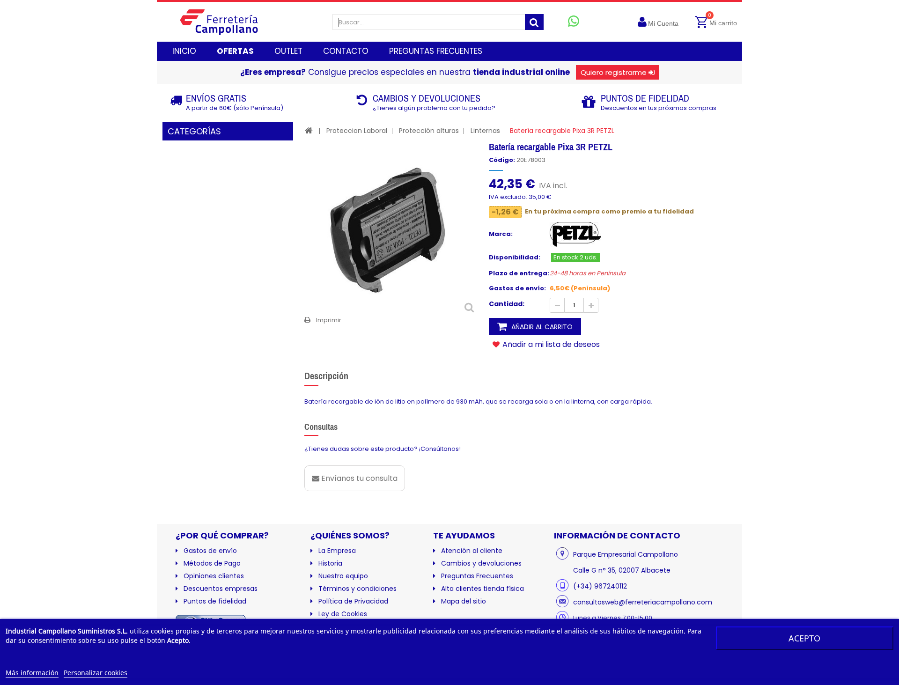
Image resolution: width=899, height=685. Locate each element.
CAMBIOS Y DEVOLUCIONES (426, 98)
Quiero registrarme (614, 72)
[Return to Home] (309, 130)
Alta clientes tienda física (482, 588)
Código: (502, 160)
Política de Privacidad (353, 601)
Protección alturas (429, 130)
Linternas (485, 130)
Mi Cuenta (663, 23)
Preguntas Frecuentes (477, 576)
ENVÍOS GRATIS (216, 98)
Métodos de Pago (212, 563)
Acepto (804, 638)
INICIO (184, 51)
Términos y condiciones (357, 588)
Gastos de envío (210, 550)
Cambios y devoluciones (481, 563)
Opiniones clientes (214, 576)
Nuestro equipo (343, 576)
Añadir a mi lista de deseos (550, 344)
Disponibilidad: (514, 257)
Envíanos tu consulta (358, 478)
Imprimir (328, 320)
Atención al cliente (471, 550)
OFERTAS (235, 51)
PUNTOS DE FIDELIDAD (645, 98)
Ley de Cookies (342, 614)
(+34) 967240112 (600, 586)
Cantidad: (506, 304)
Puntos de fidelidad (215, 601)
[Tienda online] (226, 22)
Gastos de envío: (517, 288)
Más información (32, 672)
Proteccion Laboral (356, 130)
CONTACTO (345, 51)
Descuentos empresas (221, 588)
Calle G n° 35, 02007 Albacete (622, 570)
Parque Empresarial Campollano (625, 554)
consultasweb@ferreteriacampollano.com (642, 602)
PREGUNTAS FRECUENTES (435, 51)
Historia (330, 563)
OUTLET (288, 51)
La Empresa (337, 550)
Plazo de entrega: (519, 273)
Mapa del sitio (463, 601)
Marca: (501, 234)
